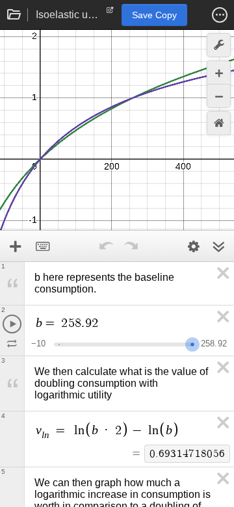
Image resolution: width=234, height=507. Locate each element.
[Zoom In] (218, 72)
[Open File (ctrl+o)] (14, 15)
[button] (220, 15)
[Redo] (131, 246)
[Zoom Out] (218, 95)
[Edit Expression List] (194, 246)
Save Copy (154, 15)
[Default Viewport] (219, 123)
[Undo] (106, 246)
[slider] (192, 343)
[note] (110, 13)
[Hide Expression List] (218, 246)
